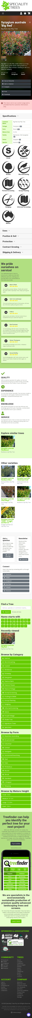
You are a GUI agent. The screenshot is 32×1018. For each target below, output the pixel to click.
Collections (20, 963)
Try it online (16, 844)
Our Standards (21, 987)
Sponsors (19, 989)
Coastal (7, 666)
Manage (19, 997)
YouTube (8, 584)
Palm (6, 763)
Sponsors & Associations (15, 931)
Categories (20, 971)
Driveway (7, 674)
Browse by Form (10, 732)
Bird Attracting (9, 662)
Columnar (8, 744)
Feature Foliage (9, 689)
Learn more (16, 921)
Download (7, 94)
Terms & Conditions (22, 990)
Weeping (7, 786)
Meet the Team (21, 984)
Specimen (7, 727)
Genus (19, 968)
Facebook (8, 574)
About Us (19, 982)
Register (3, 984)
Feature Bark (9, 681)
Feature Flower (9, 685)
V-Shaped (7, 782)
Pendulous (8, 767)
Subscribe (24, 559)
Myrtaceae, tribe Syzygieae (20, 135)
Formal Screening (10, 693)
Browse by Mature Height (15, 791)
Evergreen (16, 126)
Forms (19, 973)
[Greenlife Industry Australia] (15, 942)
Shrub (6, 774)
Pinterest (8, 591)
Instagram (8, 581)
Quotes (3, 987)
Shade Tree (8, 720)
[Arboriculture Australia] (16, 936)
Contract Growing (22, 985)
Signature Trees (10, 723)
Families (19, 966)
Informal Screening (11, 708)
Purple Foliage (9, 716)
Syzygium (16, 139)
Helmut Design (17, 1012)
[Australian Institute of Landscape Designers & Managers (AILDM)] (26, 936)
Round (15, 129)
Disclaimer (20, 994)
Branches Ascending (11, 736)
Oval (6, 759)
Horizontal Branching (12, 755)
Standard (7, 778)
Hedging (7, 704)
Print (5, 91)
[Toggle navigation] (3, 13)
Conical (7, 748)
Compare (6, 87)
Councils (19, 976)
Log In (3, 982)
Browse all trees (16, 612)
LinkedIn (8, 587)
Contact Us (20, 995)
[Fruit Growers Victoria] (5, 948)
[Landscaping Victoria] (7, 936)
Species (19, 970)
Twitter (7, 577)
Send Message (8, 555)
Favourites (4, 989)
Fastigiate (7, 751)
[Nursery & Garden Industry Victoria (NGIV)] (21, 936)
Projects (19, 975)
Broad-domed (9, 740)
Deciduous (8, 670)
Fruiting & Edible (10, 697)
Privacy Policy (21, 992)
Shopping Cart (5, 985)
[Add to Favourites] (30, 24)
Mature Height (21, 965)
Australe (15, 142)
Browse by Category (12, 654)
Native (6, 712)
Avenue (7, 658)
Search (7, 612)
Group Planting (9, 700)
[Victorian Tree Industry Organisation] (4, 942)
